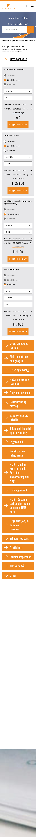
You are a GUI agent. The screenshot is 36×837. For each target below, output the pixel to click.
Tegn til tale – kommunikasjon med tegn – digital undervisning (18, 202)
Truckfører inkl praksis (11, 269)
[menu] (18, 91)
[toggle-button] (32, 6)
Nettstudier (11, 75)
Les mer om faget (18, 113)
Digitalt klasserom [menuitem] (17, 41)
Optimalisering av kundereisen (14, 69)
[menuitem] (30, 40)
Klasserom (11, 84)
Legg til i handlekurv (18, 125)
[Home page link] (8, 6)
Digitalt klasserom (13, 80)
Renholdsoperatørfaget (11, 135)
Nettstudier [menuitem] (5, 41)
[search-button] (26, 6)
